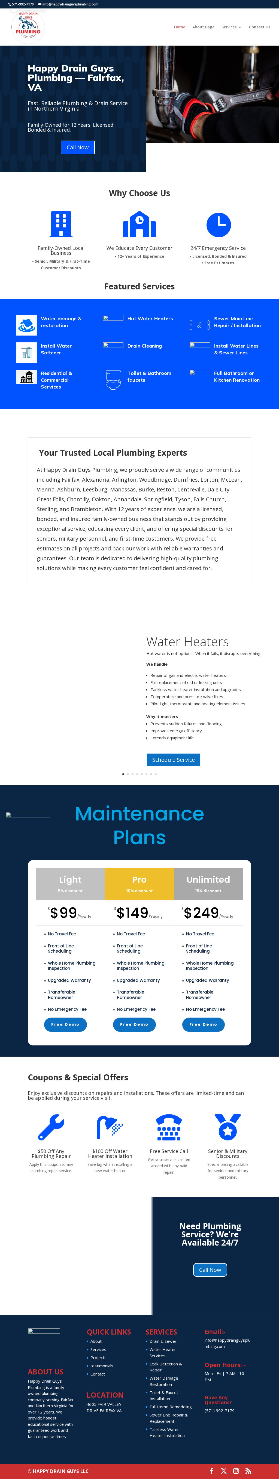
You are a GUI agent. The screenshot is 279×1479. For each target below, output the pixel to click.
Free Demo (65, 1024)
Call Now (78, 147)
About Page (203, 27)
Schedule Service (173, 759)
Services (229, 27)
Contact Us (259, 27)
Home (179, 27)
